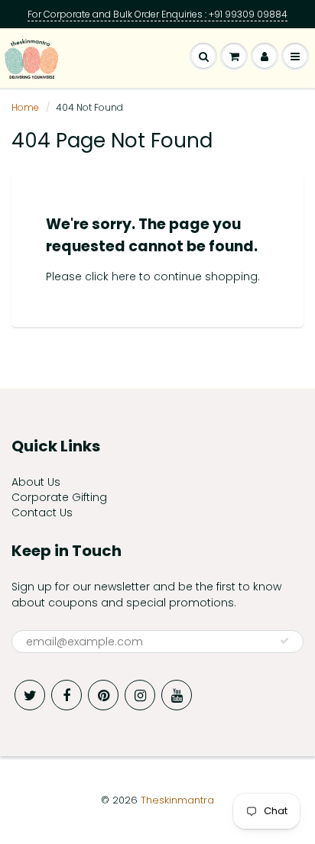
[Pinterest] (103, 695)
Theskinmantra (177, 800)
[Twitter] (30, 695)
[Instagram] (140, 695)
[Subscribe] (284, 641)
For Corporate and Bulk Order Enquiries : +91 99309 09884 (157, 14)
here (124, 276)
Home (25, 107)
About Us (35, 482)
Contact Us (42, 512)
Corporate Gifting (59, 497)
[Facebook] (66, 695)
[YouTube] (176, 695)
